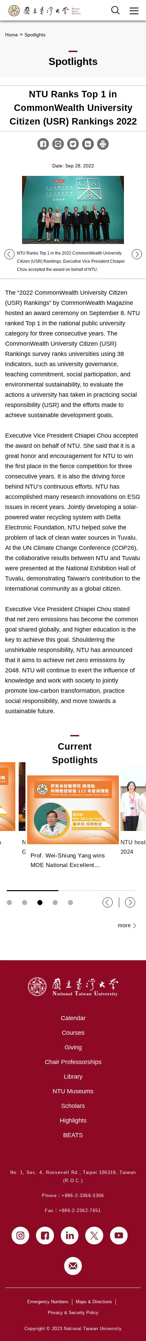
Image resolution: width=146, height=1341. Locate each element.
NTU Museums (73, 1091)
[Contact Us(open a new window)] (73, 1266)
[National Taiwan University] (44, 10)
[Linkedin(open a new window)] (70, 1236)
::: (2, 964)
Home (11, 34)
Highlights (73, 1120)
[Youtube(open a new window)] (119, 1236)
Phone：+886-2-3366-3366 (73, 1195)
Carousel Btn (9, 902)
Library (73, 1076)
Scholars (73, 1105)
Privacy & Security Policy (73, 1312)
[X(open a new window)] (94, 1236)
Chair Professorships (73, 1062)
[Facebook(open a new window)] (45, 1236)
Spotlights (34, 34)
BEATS (73, 1135)
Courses (73, 1032)
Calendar (73, 1018)
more (124, 925)
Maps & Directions (94, 1301)
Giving (73, 1047)
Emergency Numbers (48, 1301)
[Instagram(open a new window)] (21, 1236)
